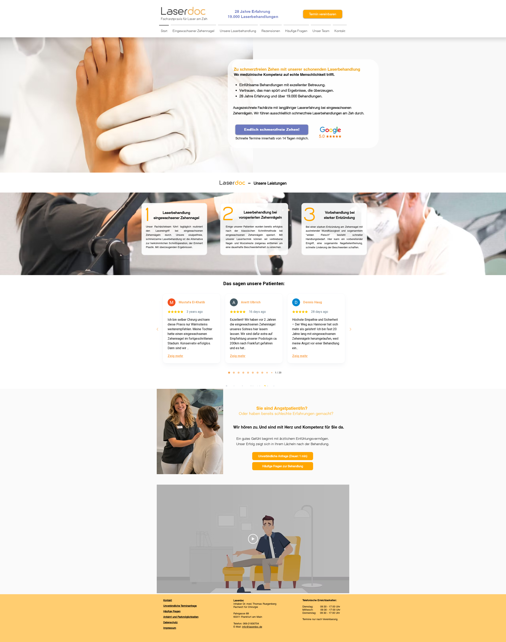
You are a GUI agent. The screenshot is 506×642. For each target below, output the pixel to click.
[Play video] (253, 539)
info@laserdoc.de (252, 626)
